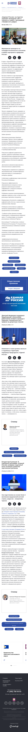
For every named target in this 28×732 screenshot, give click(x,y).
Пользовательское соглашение (14, 714)
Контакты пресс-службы (7, 685)
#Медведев (14, 448)
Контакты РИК (19, 680)
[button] (12, 665)
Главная (3, 7)
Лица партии (18, 678)
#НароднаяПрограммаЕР (14, 619)
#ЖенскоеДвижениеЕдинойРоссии (14, 452)
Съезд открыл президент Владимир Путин (13, 529)
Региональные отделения (6, 681)
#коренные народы (20, 455)
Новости (20, 7)
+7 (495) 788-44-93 (14, 691)
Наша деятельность (12, 7)
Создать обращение (14, 288)
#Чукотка (14, 272)
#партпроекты (13, 257)
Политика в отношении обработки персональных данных (14, 717)
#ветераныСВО (8, 264)
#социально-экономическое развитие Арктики (14, 624)
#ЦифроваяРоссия (14, 261)
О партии (5, 678)
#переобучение (20, 264)
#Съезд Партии (14, 616)
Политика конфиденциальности (14, 715)
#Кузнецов (9, 629)
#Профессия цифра (9, 268)
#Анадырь (21, 268)
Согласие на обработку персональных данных (14, 719)
